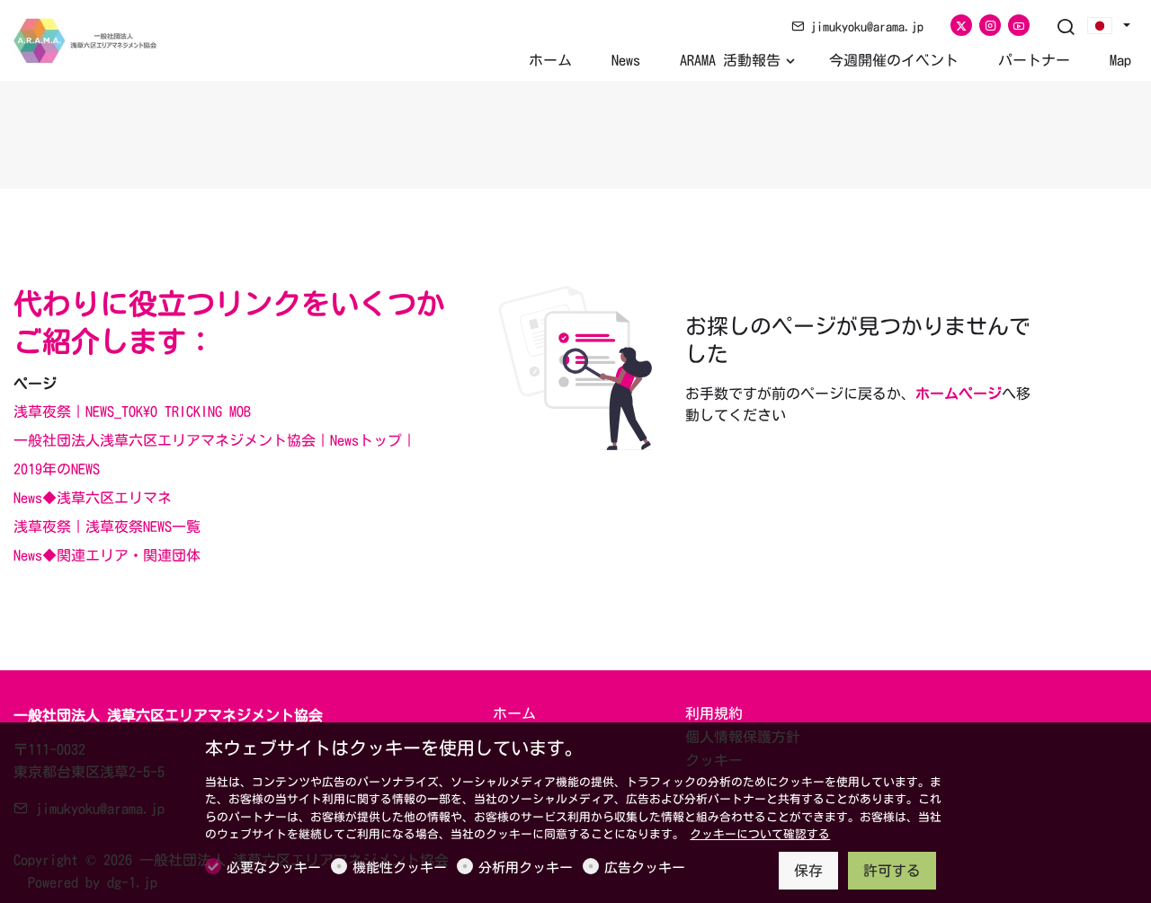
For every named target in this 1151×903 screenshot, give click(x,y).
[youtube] (1019, 25)
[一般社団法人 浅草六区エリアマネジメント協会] (89, 38)
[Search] (1066, 27)
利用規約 (714, 713)
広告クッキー (644, 867)
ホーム (514, 713)
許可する (892, 870)
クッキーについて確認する (760, 834)
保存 (808, 870)
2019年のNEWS (56, 469)
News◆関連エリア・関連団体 (107, 555)
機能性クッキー (399, 867)
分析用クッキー (525, 867)
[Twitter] (961, 25)
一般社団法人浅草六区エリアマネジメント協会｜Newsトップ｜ (214, 440)
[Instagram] (990, 25)
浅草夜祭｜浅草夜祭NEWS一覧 (107, 526)
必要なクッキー (274, 867)
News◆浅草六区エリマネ (92, 498)
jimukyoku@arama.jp (863, 27)
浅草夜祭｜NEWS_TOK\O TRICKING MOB (132, 411)
